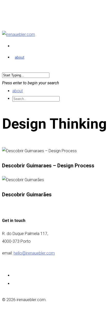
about (19, 57)
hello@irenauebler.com (34, 253)
